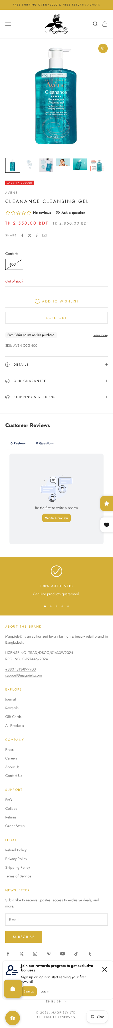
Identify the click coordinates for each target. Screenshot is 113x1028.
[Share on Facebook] (22, 235)
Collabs (11, 808)
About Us (12, 766)
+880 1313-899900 (20, 669)
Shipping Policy (17, 867)
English (54, 1001)
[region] (56, 581)
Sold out (56, 317)
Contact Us (13, 775)
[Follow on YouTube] (62, 953)
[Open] (13, 989)
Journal (10, 699)
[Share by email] (44, 235)
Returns (11, 817)
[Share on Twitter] (30, 235)
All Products (14, 725)
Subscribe (24, 936)
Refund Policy (16, 850)
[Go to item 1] (12, 165)
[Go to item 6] (96, 165)
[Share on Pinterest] (37, 235)
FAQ (8, 799)
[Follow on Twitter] (21, 953)
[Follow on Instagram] (35, 953)
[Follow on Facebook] (8, 953)
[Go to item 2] (29, 164)
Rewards (12, 708)
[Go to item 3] (46, 165)
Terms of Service (18, 876)
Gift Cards (13, 716)
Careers (11, 758)
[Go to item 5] (80, 164)
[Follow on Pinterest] (49, 953)
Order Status (15, 825)
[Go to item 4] (63, 162)
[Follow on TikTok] (76, 953)
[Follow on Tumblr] (90, 953)
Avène (11, 192)
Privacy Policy (16, 858)
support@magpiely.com (23, 675)
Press (9, 749)
